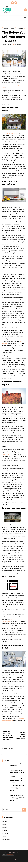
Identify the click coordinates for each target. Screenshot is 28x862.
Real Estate (20, 28)
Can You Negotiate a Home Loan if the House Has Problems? (8, 735)
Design (12, 28)
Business (6, 28)
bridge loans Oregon (9, 544)
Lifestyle (4, 830)
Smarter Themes (10, 854)
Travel (4, 836)
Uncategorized (6, 839)
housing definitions (11, 133)
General (4, 827)
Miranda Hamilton (7, 44)
